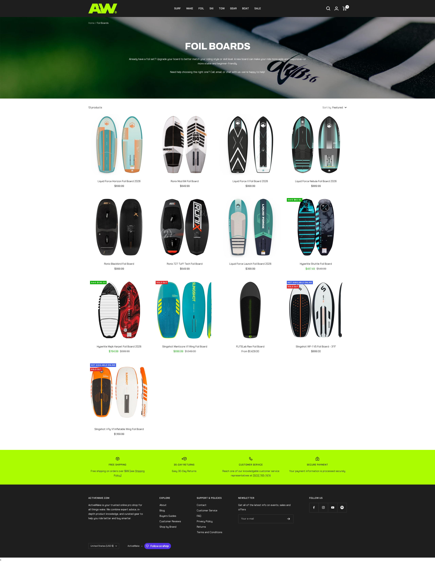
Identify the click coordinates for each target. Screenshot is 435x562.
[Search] (328, 8)
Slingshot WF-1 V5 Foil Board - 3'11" (316, 346)
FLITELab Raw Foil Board (250, 346)
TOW (222, 8)
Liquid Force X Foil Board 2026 (250, 181)
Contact (201, 505)
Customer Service (207, 510)
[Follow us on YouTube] (332, 507)
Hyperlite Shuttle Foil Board (316, 264)
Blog (162, 510)
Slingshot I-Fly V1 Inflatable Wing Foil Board (119, 429)
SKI (211, 8)
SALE (257, 8)
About (163, 505)
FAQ (199, 516)
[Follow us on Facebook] (314, 507)
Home (91, 23)
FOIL (201, 8)
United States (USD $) (102, 546)
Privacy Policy (205, 521)
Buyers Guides (168, 516)
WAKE (189, 8)
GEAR (233, 8)
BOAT (245, 8)
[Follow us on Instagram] (323, 507)
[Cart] (345, 8)
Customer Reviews (170, 521)
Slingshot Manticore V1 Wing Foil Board (184, 346)
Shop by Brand (168, 527)
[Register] (288, 519)
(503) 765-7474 (262, 475)
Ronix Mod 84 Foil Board (185, 181)
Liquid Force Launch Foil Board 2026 (250, 264)
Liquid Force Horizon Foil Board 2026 (119, 181)
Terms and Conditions (209, 532)
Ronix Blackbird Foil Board (119, 264)
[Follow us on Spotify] (342, 507)
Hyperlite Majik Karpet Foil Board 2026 (119, 346)
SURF (177, 8)
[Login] (336, 8)
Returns (201, 527)
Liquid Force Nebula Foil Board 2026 (316, 181)
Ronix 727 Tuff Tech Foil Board (185, 264)
